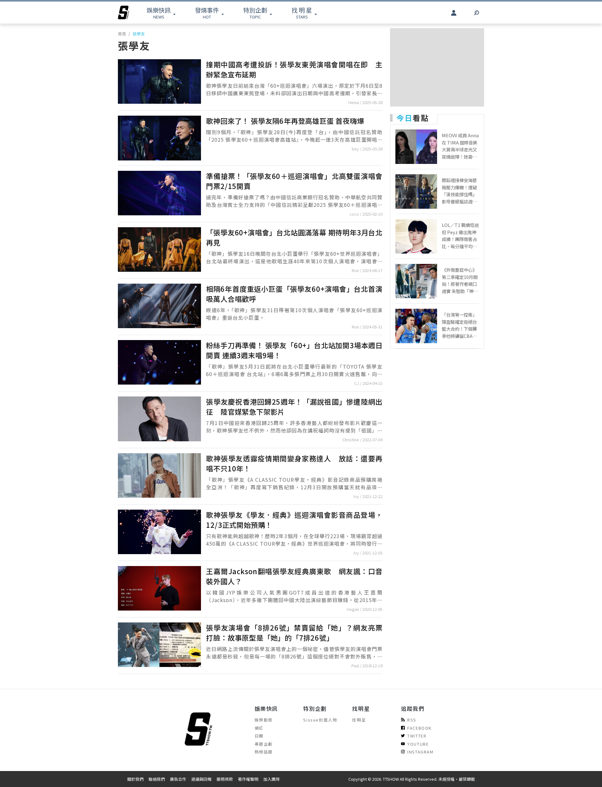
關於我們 (135, 779)
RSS (411, 720)
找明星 (359, 720)
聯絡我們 (157, 779)
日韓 (259, 736)
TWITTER (416, 736)
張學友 (139, 34)
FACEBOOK (419, 728)
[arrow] (123, 12)
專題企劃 (264, 744)
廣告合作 (178, 779)
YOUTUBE (418, 744)
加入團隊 (271, 779)
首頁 (122, 34)
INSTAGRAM (420, 752)
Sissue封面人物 (320, 720)
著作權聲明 (248, 779)
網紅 (259, 728)
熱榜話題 (264, 752)
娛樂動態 (264, 720)
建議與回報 (201, 779)
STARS (302, 13)
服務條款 (225, 779)
